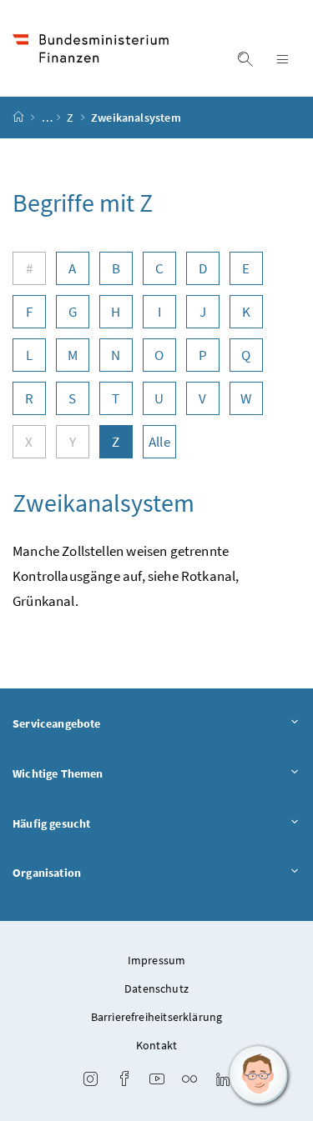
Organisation (47, 872)
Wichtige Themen (58, 773)
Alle (159, 442)
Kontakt (156, 1045)
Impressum (157, 960)
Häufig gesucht (51, 823)
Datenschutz (156, 988)
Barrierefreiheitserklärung (157, 1016)
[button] (259, 1075)
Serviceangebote (57, 723)
